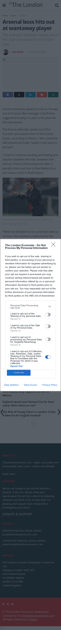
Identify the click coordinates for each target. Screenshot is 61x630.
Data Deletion (11, 384)
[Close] (54, 245)
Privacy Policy (49, 384)
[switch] (48, 314)
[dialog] (30, 315)
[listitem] (30, 306)
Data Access (30, 384)
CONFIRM (19, 373)
